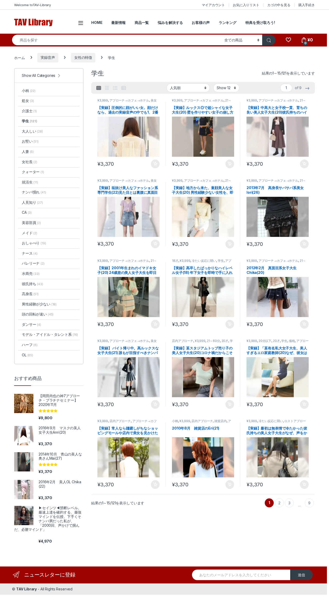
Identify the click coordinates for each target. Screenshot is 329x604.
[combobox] (117, 40)
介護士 (29, 111)
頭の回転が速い (37, 314)
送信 (301, 575)
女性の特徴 (83, 57)
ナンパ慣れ (34, 192)
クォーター (33, 172)
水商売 (31, 273)
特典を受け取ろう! (260, 22)
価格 (292, 341)
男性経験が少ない (39, 304)
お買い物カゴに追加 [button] (155, 164)
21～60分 (213, 341)
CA (27, 212)
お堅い (30, 141)
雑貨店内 (220, 421)
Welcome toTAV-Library (32, 5)
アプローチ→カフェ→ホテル (129, 100)
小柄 (175, 421)
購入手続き (306, 5)
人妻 (28, 151)
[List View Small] (123, 88)
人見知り (32, 202)
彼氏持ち (32, 284)
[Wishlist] (288, 40)
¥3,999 (102, 100)
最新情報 (118, 22)
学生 (221, 261)
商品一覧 (142, 22)
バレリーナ (33, 263)
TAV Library (26, 589)
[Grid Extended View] (107, 88)
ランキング (227, 22)
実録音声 (48, 57)
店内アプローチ (182, 341)
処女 (28, 100)
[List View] (115, 88)
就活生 (30, 182)
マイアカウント (213, 5)
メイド (29, 233)
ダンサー (31, 324)
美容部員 (31, 222)
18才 (175, 261)
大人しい (32, 131)
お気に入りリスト (246, 5)
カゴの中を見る (278, 5)
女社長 (29, 162)
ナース (30, 253)
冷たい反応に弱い (204, 261)
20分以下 (265, 341)
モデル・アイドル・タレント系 (50, 334)
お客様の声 (200, 22)
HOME (96, 22)
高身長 (30, 294)
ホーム (19, 57)
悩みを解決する (170, 22)
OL (27, 355)
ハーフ (30, 344)
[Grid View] (98, 88)
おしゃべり (34, 243)
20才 (225, 341)
